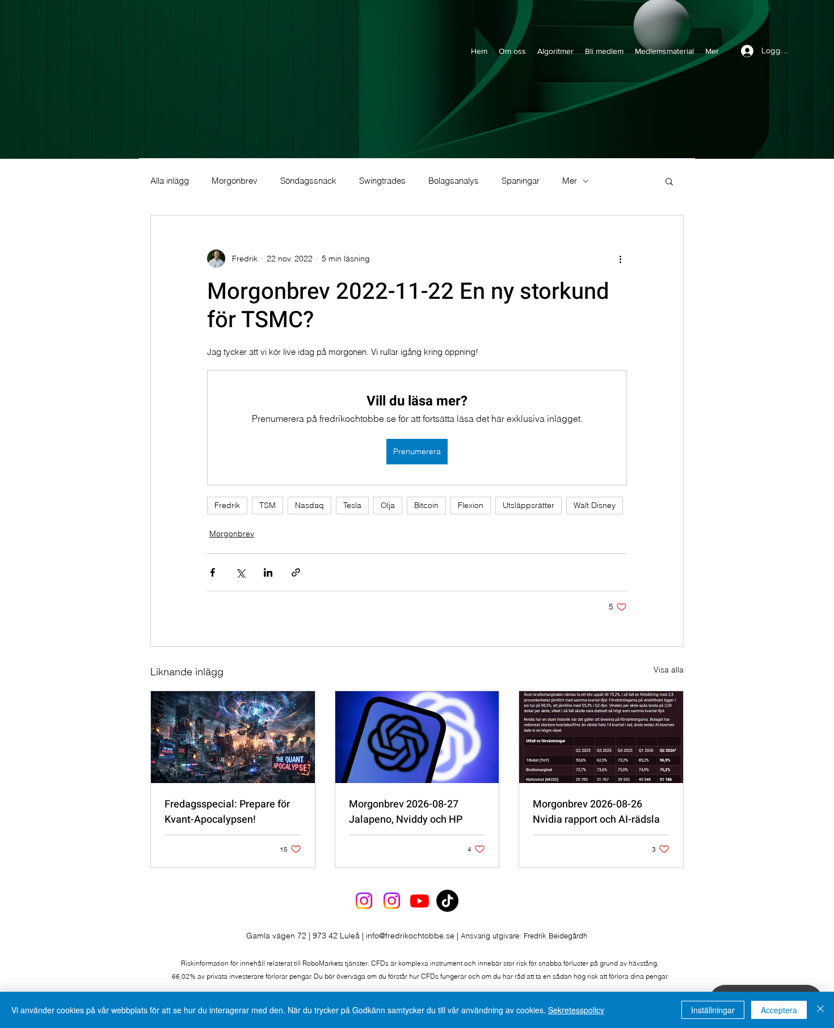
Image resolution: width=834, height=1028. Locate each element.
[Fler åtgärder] (620, 258)
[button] (669, 180)
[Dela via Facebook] (212, 572)
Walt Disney (595, 505)
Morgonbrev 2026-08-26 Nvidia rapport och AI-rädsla (596, 812)
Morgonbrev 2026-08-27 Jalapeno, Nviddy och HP (405, 812)
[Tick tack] (447, 901)
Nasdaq (309, 505)
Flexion (470, 505)
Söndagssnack (308, 181)
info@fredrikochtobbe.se (410, 935)
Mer (569, 181)
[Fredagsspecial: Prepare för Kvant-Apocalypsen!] (233, 737)
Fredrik (227, 505)
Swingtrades (382, 181)
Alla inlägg (169, 181)
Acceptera (779, 1010)
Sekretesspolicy (576, 1010)
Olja (388, 505)
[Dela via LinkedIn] (268, 572)
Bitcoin (426, 505)
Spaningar (521, 181)
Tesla (352, 505)
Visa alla (669, 670)
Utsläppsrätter (528, 505)
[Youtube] (419, 901)
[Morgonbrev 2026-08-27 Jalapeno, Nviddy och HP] (417, 737)
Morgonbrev (235, 181)
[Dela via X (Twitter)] (240, 572)
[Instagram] (364, 901)
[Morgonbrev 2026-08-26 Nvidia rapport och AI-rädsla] (601, 737)
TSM (267, 505)
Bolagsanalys (453, 181)
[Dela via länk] (295, 572)
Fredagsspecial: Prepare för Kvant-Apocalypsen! (227, 812)
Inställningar (713, 1010)
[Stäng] (820, 1010)
